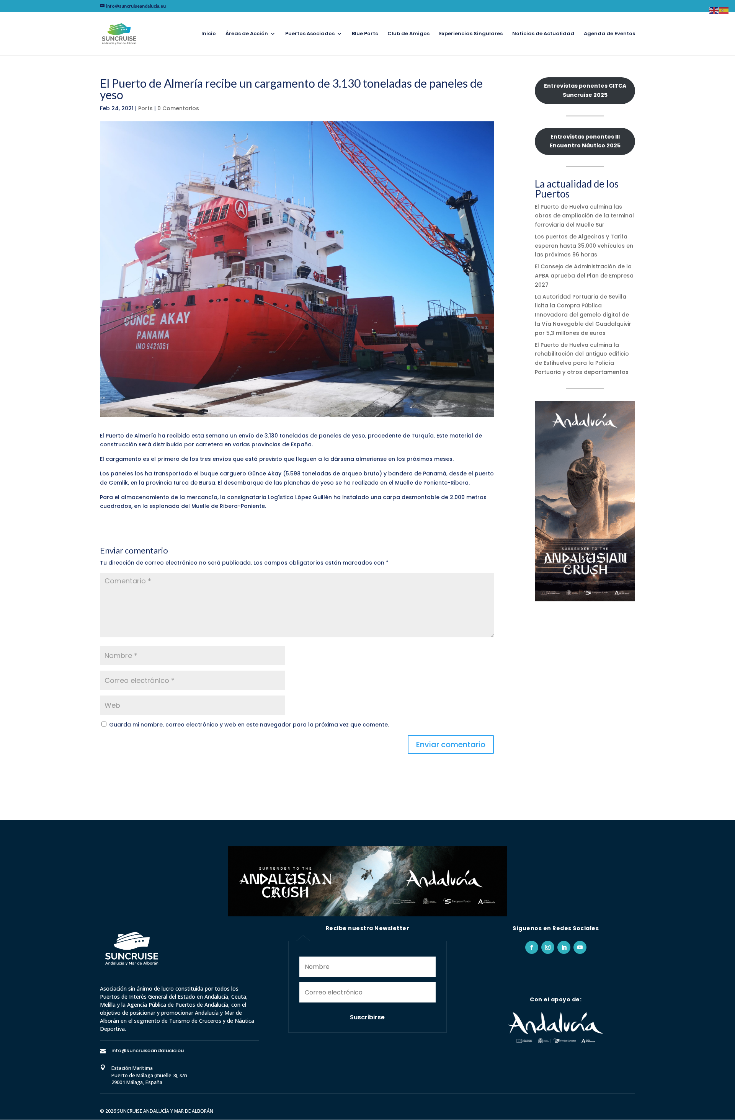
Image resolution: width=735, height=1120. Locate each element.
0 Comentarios (178, 108)
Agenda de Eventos (609, 34)
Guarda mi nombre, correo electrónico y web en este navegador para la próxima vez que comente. (249, 724)
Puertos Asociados (310, 34)
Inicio (208, 34)
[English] (714, 10)
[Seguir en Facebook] (531, 947)
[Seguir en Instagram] (547, 947)
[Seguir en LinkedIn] (563, 947)
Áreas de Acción (246, 34)
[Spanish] (724, 10)
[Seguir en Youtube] (579, 947)
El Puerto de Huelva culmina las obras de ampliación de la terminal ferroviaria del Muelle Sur (584, 216)
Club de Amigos (408, 34)
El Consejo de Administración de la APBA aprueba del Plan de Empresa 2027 (584, 276)
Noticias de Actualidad (543, 34)
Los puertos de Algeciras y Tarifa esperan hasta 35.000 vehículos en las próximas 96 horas (584, 246)
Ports (145, 108)
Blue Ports (365, 34)
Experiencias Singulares (471, 34)
